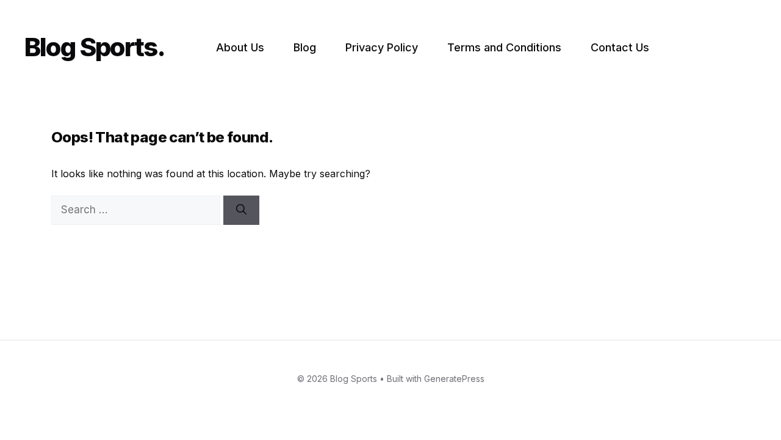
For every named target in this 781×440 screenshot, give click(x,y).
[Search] (241, 210)
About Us (240, 47)
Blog (304, 47)
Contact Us (620, 47)
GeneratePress (454, 378)
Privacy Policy (381, 47)
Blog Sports (90, 46)
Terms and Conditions (504, 47)
